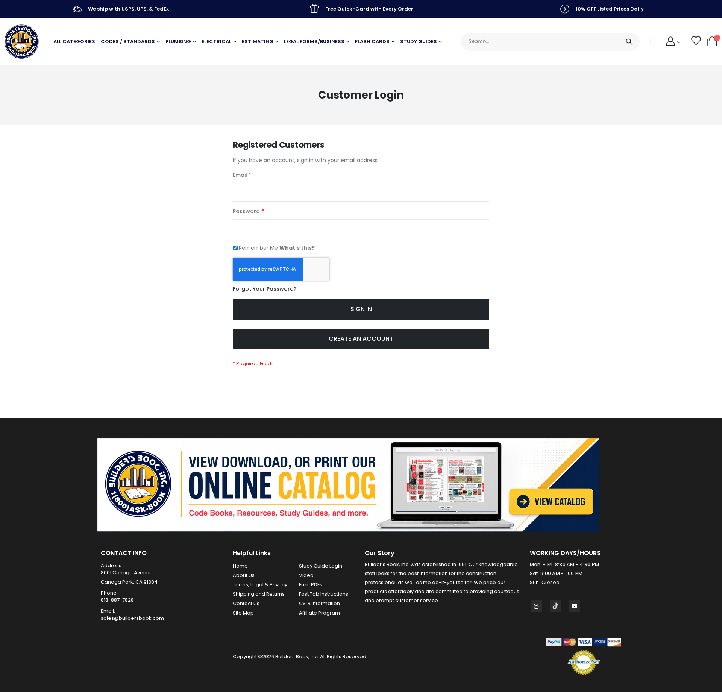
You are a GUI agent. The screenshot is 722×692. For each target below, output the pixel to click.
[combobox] (550, 42)
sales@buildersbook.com (132, 618)
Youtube (574, 606)
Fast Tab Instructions (323, 594)
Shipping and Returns (259, 594)
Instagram (536, 606)
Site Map (243, 612)
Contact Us (246, 603)
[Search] (629, 42)
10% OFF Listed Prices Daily (610, 8)
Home (240, 565)
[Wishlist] (695, 41)
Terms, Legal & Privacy (260, 584)
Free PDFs (310, 584)
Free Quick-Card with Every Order (369, 8)
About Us (244, 575)
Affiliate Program (319, 612)
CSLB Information (319, 603)
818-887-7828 (117, 600)
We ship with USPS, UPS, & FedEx (128, 8)
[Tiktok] (555, 606)
